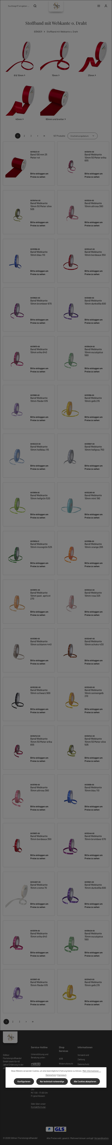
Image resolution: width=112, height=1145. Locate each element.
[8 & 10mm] (20, 59)
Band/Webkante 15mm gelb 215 (93, 984)
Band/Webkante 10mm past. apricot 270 (40, 595)
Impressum (61, 1075)
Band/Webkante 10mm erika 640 (39, 351)
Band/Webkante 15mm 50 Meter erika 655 (41, 741)
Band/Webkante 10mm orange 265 (94, 545)
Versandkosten (101, 1138)
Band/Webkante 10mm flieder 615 (39, 399)
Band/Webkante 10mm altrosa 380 (94, 205)
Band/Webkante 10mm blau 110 (39, 253)
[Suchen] (35, 5)
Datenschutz (83, 1064)
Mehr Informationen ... (92, 1071)
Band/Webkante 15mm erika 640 (39, 935)
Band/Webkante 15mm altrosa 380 (39, 789)
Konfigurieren (24, 1081)
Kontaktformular (38, 1107)
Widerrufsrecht (66, 1063)
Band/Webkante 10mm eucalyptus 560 (94, 352)
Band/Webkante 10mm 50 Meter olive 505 (41, 206)
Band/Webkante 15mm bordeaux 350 (40, 837)
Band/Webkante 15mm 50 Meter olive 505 (95, 741)
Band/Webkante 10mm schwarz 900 (40, 691)
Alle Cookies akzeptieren (85, 1081)
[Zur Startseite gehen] (56, 5)
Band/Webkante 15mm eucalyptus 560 (94, 936)
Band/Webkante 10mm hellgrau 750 (94, 448)
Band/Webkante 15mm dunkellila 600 (95, 886)
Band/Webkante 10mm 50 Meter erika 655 (95, 157)
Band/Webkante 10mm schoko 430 (94, 643)
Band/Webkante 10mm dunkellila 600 (95, 302)
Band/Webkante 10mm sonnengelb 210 (94, 692)
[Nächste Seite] (37, 136)
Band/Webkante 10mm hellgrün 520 (40, 497)
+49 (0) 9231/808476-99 (41, 1066)
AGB (61, 1058)
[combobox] (18, 5)
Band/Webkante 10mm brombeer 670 (41, 302)
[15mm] (56, 59)
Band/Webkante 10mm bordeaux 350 (95, 253)
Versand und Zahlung (83, 1057)
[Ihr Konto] (106, 6)
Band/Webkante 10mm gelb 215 (93, 399)
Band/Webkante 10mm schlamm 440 (40, 643)
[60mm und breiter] (56, 103)
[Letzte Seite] (44, 136)
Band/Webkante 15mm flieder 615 (39, 984)
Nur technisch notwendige (52, 1081)
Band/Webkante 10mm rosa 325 (93, 594)
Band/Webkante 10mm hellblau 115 (39, 448)
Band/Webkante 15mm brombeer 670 (95, 837)
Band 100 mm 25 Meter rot (38, 156)
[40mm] (20, 103)
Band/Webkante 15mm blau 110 (93, 789)
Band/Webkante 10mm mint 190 (93, 497)
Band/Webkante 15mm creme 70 (39, 886)
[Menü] (98, 6)
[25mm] (92, 59)
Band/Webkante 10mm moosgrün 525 (41, 545)
